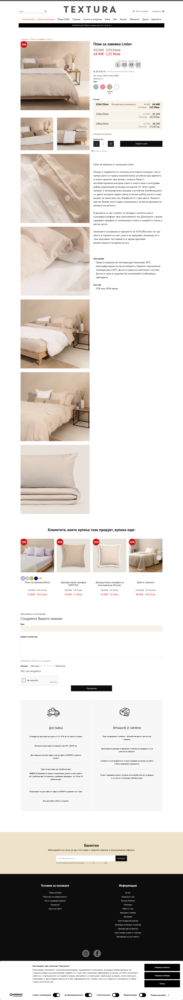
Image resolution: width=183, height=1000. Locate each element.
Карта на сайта (55, 908)
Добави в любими (100, 151)
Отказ (162, 984)
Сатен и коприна (92, 19)
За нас (128, 892)
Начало (24, 39)
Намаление (28, 19)
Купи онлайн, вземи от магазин (128, 932)
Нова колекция (45, 19)
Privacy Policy (88, 863)
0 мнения (109, 71)
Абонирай (121, 858)
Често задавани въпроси (55, 900)
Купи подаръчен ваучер (128, 920)
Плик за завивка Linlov (41, 39)
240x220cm (128, 125)
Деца (145, 19)
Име (22, 624)
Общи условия (55, 892)
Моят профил (142, 11)
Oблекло (134, 19)
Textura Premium (128, 900)
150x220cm (128, 105)
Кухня (123, 19)
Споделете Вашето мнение (123, 71)
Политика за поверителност (55, 896)
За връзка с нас (128, 896)
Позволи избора (162, 976)
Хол (115, 19)
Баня (107, 19)
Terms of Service (99, 863)
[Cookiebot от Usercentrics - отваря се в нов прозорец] (16, 995)
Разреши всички (162, 967)
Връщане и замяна (128, 912)
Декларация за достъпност (128, 936)
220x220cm (128, 115)
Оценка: (24, 666)
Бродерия (128, 916)
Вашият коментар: (29, 636)
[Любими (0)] (134, 11)
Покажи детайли (158, 995)
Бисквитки (55, 904)
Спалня (76, 19)
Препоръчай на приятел (128, 928)
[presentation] (24, 557)
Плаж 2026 (63, 19)
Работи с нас (127, 908)
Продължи (91, 688)
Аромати (156, 19)
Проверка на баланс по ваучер (128, 924)
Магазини (128, 904)
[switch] (88, 995)
